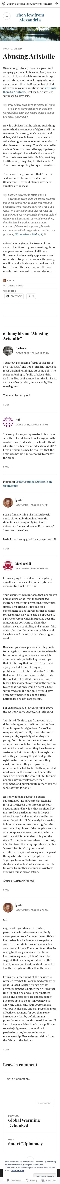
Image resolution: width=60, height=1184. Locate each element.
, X (28, 234)
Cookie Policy (17, 1170)
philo (10, 280)
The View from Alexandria (30, 17)
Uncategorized (12, 48)
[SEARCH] (6, 16)
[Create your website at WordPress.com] (30, 3)
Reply (6, 404)
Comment (44, 1103)
